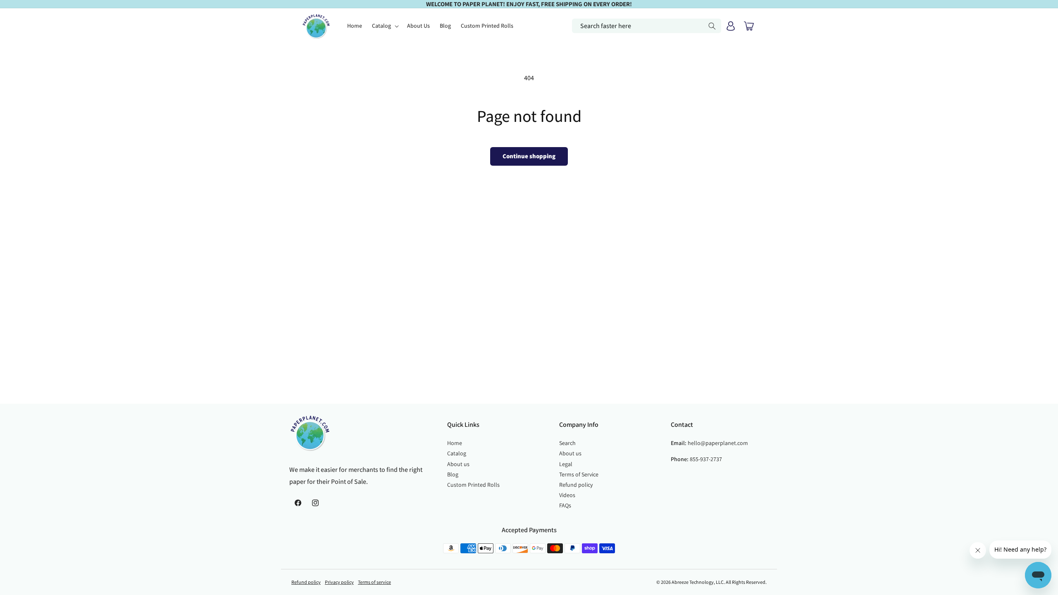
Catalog (456, 453)
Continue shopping (529, 156)
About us (458, 464)
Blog (452, 474)
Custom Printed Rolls (473, 484)
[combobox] (646, 26)
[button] (384, 25)
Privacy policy (339, 582)
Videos (567, 495)
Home (454, 443)
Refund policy (576, 484)
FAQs (565, 505)
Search (567, 443)
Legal (565, 464)
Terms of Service (578, 474)
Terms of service (374, 582)
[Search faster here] (712, 26)
